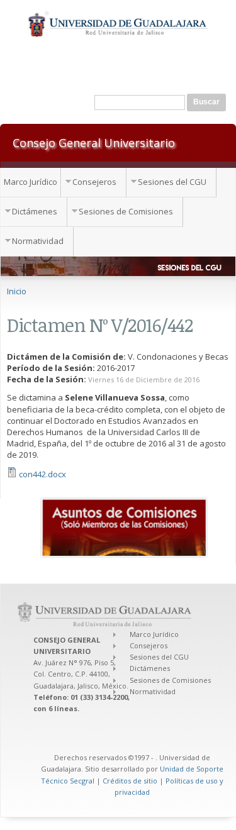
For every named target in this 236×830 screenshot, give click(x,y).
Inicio (16, 291)
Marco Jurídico (30, 181)
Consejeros (94, 181)
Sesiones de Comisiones (126, 211)
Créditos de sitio (130, 780)
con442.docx (42, 474)
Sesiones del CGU (172, 181)
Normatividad (38, 240)
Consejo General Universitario (94, 142)
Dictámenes (34, 211)
